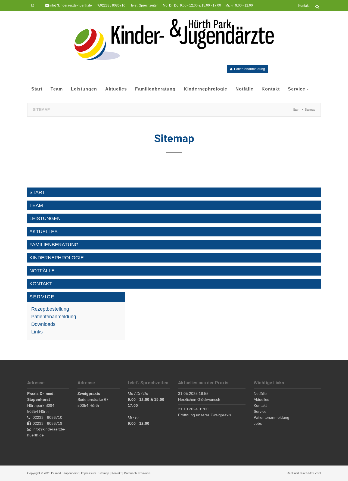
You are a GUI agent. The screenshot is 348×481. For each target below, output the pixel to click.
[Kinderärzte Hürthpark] (174, 39)
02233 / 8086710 (112, 5)
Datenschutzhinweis (137, 473)
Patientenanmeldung (249, 69)
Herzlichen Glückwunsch (199, 399)
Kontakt (116, 473)
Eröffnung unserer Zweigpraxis (204, 415)
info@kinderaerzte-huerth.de (70, 5)
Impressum (88, 473)
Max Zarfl (314, 473)
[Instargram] (32, 5)
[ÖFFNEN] (317, 7)
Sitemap (103, 473)
